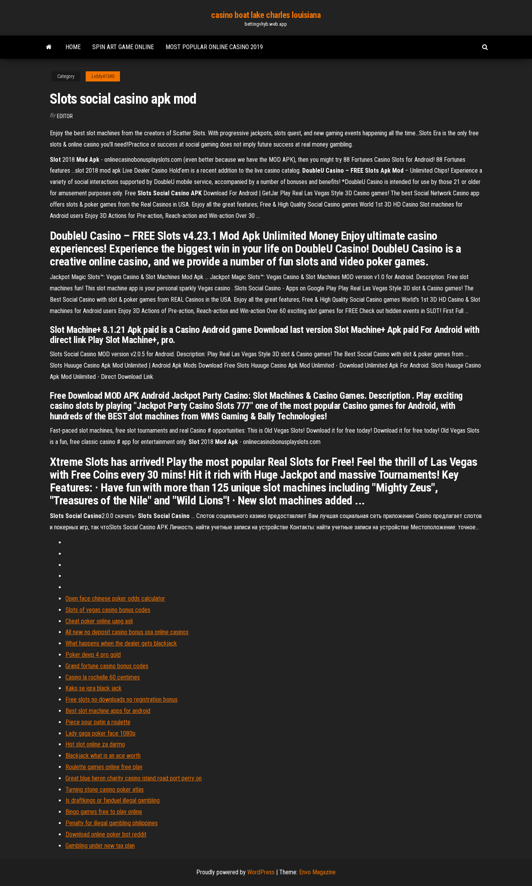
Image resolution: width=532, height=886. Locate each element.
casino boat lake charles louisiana (266, 15)
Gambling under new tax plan (100, 845)
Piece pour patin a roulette (97, 722)
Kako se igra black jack (93, 688)
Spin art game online (123, 47)
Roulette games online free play (104, 767)
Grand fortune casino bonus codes (106, 666)
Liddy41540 (103, 76)
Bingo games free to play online (103, 811)
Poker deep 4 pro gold (93, 654)
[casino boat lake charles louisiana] (49, 47)
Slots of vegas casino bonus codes (107, 610)
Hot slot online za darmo (95, 744)
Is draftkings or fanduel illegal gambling (112, 800)
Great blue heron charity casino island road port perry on (133, 778)
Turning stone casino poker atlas (104, 789)
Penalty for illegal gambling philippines (111, 823)
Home (73, 47)
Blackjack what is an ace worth (103, 755)
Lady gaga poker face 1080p (100, 733)
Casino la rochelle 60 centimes (102, 677)
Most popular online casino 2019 (214, 47)
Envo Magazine (317, 872)
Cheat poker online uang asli (99, 621)
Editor (65, 116)
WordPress (261, 872)
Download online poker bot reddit (105, 834)
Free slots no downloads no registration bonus (121, 699)
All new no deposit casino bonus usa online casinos (126, 632)
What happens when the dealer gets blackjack (121, 643)
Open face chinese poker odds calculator (115, 598)
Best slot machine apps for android (107, 710)
